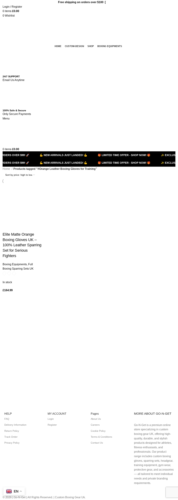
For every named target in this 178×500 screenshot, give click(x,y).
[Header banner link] (89, 250)
